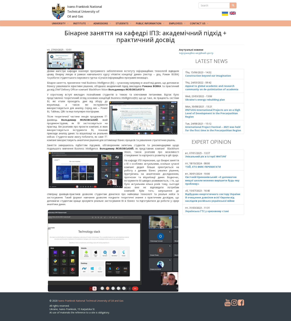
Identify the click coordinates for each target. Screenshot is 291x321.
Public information (147, 24)
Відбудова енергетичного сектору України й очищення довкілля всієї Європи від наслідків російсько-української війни (212, 197)
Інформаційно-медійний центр (196, 53)
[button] (113, 60)
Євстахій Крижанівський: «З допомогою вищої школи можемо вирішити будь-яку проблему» (212, 180)
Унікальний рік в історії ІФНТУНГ (206, 156)
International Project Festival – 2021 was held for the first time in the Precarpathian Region (213, 128)
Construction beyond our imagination (208, 75)
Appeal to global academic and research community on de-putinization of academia (211, 87)
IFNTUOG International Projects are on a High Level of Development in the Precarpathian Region (212, 113)
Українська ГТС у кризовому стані (207, 211)
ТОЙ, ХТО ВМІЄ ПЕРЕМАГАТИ (203, 166)
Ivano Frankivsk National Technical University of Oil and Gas (90, 300)
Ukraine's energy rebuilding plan (205, 99)
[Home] (58, 11)
